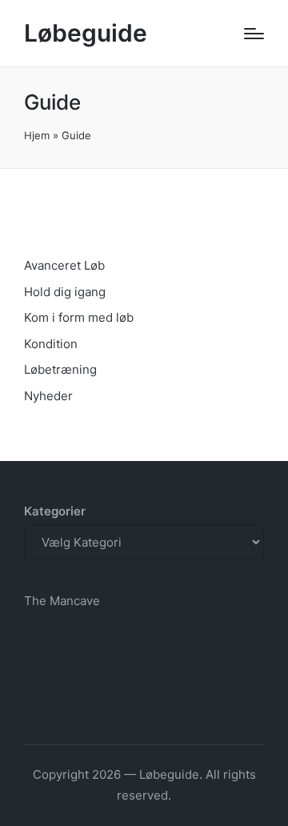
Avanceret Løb (64, 265)
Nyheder (48, 395)
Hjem (37, 135)
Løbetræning (60, 369)
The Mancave (62, 600)
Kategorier (55, 511)
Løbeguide (85, 33)
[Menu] (254, 33)
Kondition (51, 343)
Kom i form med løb (79, 317)
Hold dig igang (65, 291)
